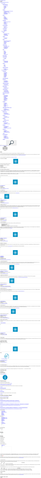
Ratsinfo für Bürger (3, 423)
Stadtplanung (5, 75)
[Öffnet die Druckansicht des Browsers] (5, 150)
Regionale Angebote (5, 67)
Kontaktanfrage (5, 116)
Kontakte (4, 115)
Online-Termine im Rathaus (4, 417)
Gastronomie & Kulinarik (6, 41)
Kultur (4, 39)
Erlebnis (4, 36)
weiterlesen (1, 390)
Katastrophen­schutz (5, 78)
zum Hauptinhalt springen (2, 0)
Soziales (5, 66)
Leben (3, 15)
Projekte (5, 104)
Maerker (4, 139)
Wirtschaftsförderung (6, 81)
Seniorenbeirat (5, 99)
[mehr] (11, 383)
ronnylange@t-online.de (5, 273)
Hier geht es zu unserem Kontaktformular (4, 396)
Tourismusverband (6, 62)
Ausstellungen (5, 42)
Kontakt (8, 2)
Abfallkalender (5, 127)
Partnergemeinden (6, 84)
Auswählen (6, 158)
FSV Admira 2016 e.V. (2, 185)
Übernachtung (5, 55)
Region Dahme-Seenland (6, 33)
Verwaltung (4, 71)
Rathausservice (5, 111)
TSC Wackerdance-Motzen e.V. (3, 360)
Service (2, 412)
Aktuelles (4, 101)
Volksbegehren (5, 26)
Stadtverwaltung (5, 27)
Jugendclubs (5, 18)
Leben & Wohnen (3, 3)
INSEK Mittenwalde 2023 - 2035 (7, 107)
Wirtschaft (4, 79)
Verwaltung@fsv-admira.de (5, 188)
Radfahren (5, 52)
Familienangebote (6, 54)
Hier (7, 368)
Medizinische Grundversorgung (7, 21)
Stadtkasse (5, 73)
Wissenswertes (5, 48)
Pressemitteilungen (6, 136)
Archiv (4, 133)
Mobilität (4, 118)
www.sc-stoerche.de (4, 220)
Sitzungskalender (6, 95)
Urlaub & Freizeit (3, 31)
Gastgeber (5, 58)
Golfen (5, 51)
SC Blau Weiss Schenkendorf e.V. (2, 256)
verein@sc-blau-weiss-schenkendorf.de (6, 259)
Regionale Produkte (6, 69)
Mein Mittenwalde (5, 4)
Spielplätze (5, 17)
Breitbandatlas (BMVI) (6, 131)
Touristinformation (6, 61)
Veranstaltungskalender (6, 126)
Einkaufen (5, 7)
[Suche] (11, 142)
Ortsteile (5, 6)
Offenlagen (5, 105)
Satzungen (5, 97)
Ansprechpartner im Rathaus (4, 418)
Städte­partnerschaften (6, 83)
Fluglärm (5, 106)
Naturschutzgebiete (6, 35)
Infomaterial (4, 121)
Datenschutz (3, 413)
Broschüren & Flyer (6, 122)
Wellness (5, 23)
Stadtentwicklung (6, 98)
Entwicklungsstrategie (6, 109)
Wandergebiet (5, 34)
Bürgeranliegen (5, 86)
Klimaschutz (5, 30)
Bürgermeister (5, 72)
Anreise (5, 119)
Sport (4, 8)
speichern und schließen (3, 471)
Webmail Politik (5, 96)
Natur (3, 32)
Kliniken (5, 22)
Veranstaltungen (3, 420)
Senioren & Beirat (6, 19)
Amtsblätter (5, 103)
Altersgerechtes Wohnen (6, 11)
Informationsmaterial (6, 137)
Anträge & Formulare (6, 113)
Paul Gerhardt (5, 46)
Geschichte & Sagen (6, 47)
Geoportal (4, 129)
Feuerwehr (5, 76)
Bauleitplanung (5, 130)
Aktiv (3, 49)
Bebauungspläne (5, 13)
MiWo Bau (5, 12)
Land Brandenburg (6, 90)
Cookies (1, 477)
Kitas (4, 16)
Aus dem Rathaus (5, 25)
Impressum (6, 2)
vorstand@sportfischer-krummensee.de (6, 286)
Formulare (3, 419)
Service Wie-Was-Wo (4, 110)
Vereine (4, 63)
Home (1, 145)
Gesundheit (4, 20)
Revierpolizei (5, 87)
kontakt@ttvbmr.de (4, 334)
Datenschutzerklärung (2, 2)
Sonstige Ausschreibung (6, 91)
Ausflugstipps (5, 38)
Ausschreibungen (5, 89)
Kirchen (5, 43)
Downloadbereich (5, 134)
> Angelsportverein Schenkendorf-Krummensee (22, 277)
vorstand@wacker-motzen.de (4, 303)
